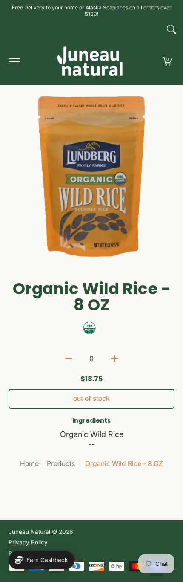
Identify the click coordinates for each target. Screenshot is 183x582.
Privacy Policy (28, 542)
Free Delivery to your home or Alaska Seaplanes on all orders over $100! (92, 10)
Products (61, 464)
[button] (167, 61)
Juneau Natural (29, 531)
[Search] (171, 29)
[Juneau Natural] (90, 61)
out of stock (91, 398)
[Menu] (14, 61)
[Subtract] (68, 358)
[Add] (114, 358)
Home (29, 464)
